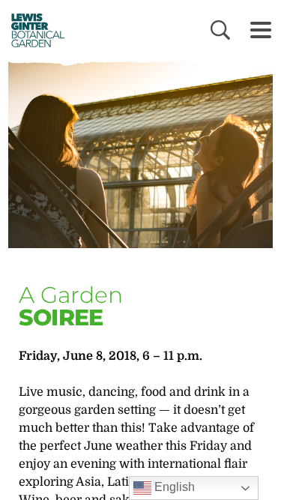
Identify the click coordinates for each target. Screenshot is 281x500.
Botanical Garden (32, 30)
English (173, 487)
